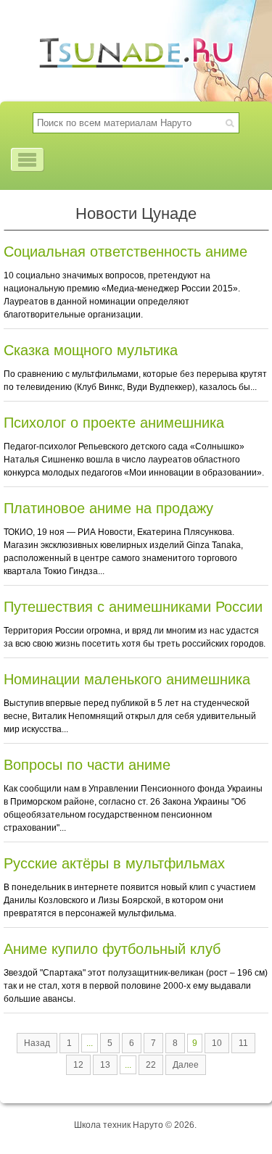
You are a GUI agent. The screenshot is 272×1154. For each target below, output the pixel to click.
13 (105, 1065)
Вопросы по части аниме (87, 765)
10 (217, 1043)
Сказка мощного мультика (91, 350)
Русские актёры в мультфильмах (114, 863)
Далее (186, 1065)
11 (243, 1043)
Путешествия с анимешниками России (133, 607)
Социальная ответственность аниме (125, 252)
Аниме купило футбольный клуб (112, 949)
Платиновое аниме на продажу (108, 508)
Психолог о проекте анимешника (114, 423)
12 (78, 1065)
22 (151, 1065)
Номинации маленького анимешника (127, 679)
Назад (37, 1043)
